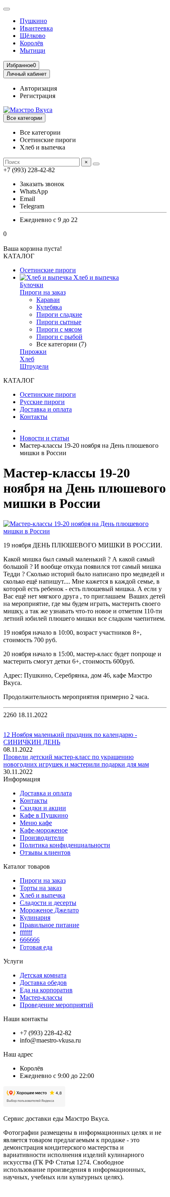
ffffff (26, 932)
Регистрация (37, 95)
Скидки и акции (43, 807)
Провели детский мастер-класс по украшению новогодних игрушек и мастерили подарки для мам (76, 760)
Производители (42, 837)
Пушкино (33, 20)
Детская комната (43, 975)
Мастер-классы (41, 997)
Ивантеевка (36, 28)
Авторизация (38, 88)
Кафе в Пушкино (44, 815)
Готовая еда (36, 947)
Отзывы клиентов (45, 852)
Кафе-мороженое (44, 830)
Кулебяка (49, 307)
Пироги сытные (58, 321)
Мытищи (32, 50)
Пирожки (33, 351)
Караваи (48, 299)
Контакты (33, 416)
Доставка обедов (43, 982)
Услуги (13, 961)
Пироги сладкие (59, 314)
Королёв (31, 43)
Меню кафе (36, 822)
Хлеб (27, 358)
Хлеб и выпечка (95, 277)
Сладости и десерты (48, 902)
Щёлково (32, 35)
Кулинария (35, 917)
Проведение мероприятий (56, 1004)
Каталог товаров (26, 866)
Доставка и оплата (46, 409)
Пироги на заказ (43, 292)
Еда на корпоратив (46, 990)
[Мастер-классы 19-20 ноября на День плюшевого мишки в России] (85, 531)
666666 (30, 939)
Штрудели (34, 366)
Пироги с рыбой (59, 336)
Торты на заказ (40, 887)
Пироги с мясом (59, 329)
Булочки (31, 284)
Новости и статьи (44, 438)
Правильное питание (49, 924)
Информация (21, 779)
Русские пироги (42, 401)
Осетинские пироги (48, 270)
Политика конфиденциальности (65, 845)
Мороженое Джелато (49, 910)
